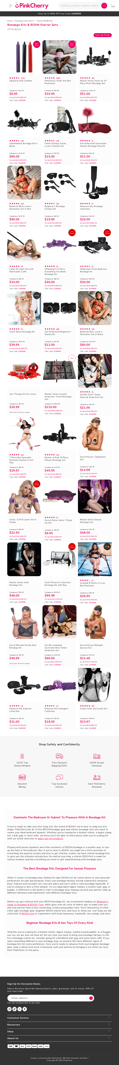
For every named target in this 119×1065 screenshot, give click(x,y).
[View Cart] (113, 6)
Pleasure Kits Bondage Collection (91, 207)
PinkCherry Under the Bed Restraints (58, 82)
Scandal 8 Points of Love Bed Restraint (92, 584)
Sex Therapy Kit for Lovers (22, 394)
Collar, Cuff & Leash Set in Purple (22, 521)
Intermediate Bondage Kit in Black (23, 144)
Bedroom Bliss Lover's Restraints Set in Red (20, 207)
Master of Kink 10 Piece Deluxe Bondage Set (56, 458)
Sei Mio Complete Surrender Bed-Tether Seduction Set (56, 648)
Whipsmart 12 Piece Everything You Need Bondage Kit (55, 272)
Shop (10, 1031)
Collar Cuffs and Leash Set (93, 708)
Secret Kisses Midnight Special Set (91, 646)
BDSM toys (28, 913)
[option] (59, 13)
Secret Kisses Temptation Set (93, 458)
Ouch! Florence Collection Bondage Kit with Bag (58, 583)
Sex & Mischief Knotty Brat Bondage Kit (22, 646)
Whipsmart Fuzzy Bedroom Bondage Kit (93, 270)
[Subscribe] (91, 998)
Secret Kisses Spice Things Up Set (58, 521)
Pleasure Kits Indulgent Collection (56, 710)
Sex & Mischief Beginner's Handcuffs (58, 333)
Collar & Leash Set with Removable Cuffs (21, 270)
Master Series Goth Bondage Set (19, 583)
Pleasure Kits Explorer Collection (20, 710)
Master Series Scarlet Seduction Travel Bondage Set (58, 397)
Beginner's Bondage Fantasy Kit (55, 207)
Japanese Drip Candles (20, 81)
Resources (13, 1024)
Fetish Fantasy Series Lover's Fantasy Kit (55, 144)
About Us (13, 1038)
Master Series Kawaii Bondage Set (90, 521)
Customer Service (18, 1018)
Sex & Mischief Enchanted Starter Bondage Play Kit (93, 144)
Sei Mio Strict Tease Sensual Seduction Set (91, 396)
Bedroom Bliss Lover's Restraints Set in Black (91, 333)
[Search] (104, 6)
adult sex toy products (50, 838)
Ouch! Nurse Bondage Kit (22, 332)
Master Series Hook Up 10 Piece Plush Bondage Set (93, 82)
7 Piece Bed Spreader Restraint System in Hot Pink (21, 460)
